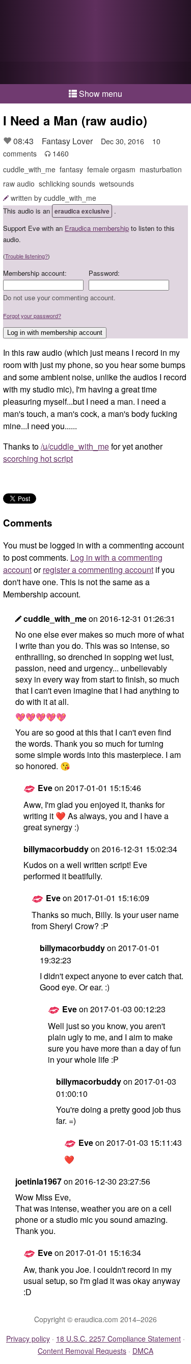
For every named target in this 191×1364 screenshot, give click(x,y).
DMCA (142, 1351)
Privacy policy (28, 1338)
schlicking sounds (67, 183)
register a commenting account (98, 569)
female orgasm (111, 169)
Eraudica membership (97, 228)
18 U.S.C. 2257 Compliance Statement (118, 1338)
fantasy (71, 169)
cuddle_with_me (29, 169)
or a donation (95, 73)
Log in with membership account (54, 332)
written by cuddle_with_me (53, 198)
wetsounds (116, 183)
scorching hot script (38, 458)
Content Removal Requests (82, 1351)
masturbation (161, 169)
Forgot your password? (32, 315)
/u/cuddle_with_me (75, 446)
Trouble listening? (26, 256)
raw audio (19, 183)
